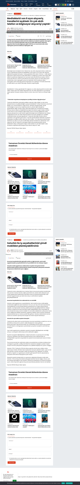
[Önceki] (56, 5)
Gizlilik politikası (69, 483)
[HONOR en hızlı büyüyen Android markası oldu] (14, 192)
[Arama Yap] (73, 5)
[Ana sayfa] (7, 8)
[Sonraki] (70, 5)
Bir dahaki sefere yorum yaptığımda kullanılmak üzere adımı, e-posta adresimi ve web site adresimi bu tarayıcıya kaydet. (30, 230)
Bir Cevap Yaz (11, 205)
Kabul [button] (15, 480)
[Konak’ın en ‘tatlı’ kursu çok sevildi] (64, 18)
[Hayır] (78, 483)
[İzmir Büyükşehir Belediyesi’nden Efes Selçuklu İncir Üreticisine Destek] (64, 30)
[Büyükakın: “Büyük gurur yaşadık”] (29, 192)
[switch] (72, 8)
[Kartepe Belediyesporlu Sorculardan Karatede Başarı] (64, 36)
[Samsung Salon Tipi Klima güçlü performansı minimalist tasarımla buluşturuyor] (44, 61)
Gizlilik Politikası (6, 480)
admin (12, 28)
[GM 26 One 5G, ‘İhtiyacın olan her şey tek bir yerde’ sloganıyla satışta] (14, 61)
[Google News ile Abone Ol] (11, 36)
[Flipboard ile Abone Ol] (18, 36)
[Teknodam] (11, 4)
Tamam (63, 483)
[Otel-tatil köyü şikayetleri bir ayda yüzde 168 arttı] (64, 42)
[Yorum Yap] (38, 36)
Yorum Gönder (12, 233)
